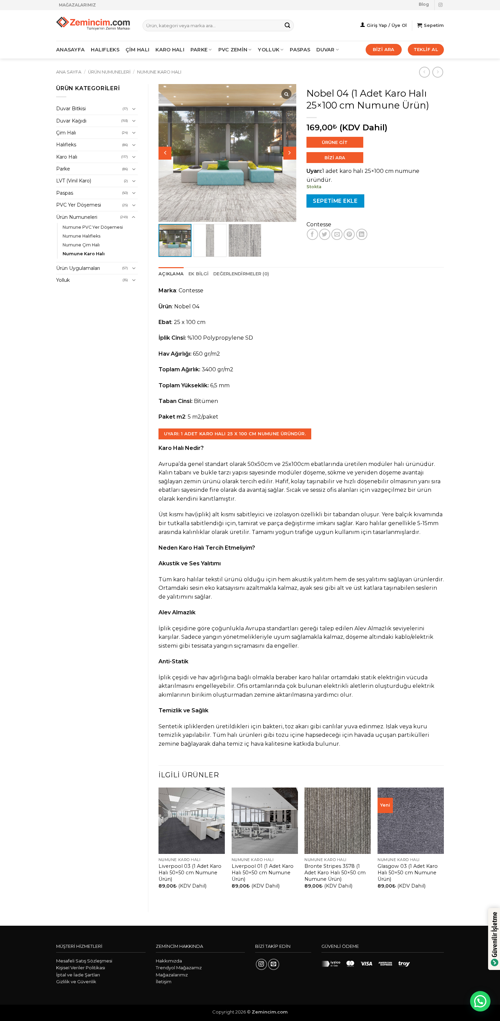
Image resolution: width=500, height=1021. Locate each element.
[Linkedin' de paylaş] (361, 234)
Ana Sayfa (68, 72)
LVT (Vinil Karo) (73, 181)
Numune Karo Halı (159, 72)
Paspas (300, 50)
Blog (424, 4)
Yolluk (268, 50)
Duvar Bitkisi (71, 109)
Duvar (325, 50)
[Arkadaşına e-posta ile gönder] (337, 234)
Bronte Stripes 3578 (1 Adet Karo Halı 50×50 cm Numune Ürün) (335, 872)
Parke (63, 169)
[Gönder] (287, 25)
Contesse (318, 224)
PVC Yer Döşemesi (78, 205)
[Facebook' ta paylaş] (312, 234)
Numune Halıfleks (81, 236)
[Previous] (159, 844)
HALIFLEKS (105, 50)
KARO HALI (169, 50)
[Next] (443, 844)
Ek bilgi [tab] (198, 273)
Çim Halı (66, 133)
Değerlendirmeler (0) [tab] (241, 273)
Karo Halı (66, 157)
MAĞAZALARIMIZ (77, 4)
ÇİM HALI (137, 50)
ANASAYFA (70, 50)
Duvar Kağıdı (71, 121)
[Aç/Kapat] (134, 109)
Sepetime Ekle (335, 201)
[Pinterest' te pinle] (349, 234)
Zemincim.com (270, 1012)
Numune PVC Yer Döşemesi (93, 227)
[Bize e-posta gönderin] (273, 964)
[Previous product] (437, 72)
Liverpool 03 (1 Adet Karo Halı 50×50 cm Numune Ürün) (190, 872)
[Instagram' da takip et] (440, 5)
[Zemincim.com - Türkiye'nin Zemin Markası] (94, 26)
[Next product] (424, 72)
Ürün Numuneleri (109, 72)
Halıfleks (66, 145)
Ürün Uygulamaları (78, 268)
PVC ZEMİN (233, 50)
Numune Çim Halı (81, 244)
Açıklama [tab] (171, 273)
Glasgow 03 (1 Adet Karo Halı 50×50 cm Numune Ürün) (408, 872)
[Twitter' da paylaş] (324, 234)
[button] (289, 153)
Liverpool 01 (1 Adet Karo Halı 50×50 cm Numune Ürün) (263, 872)
